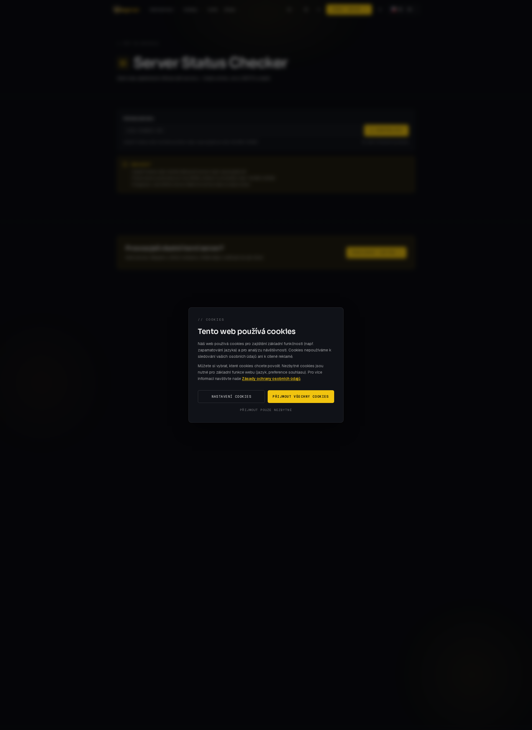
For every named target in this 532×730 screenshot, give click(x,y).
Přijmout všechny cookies (301, 396)
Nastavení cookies (231, 396)
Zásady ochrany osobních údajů (271, 378)
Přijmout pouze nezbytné (266, 410)
